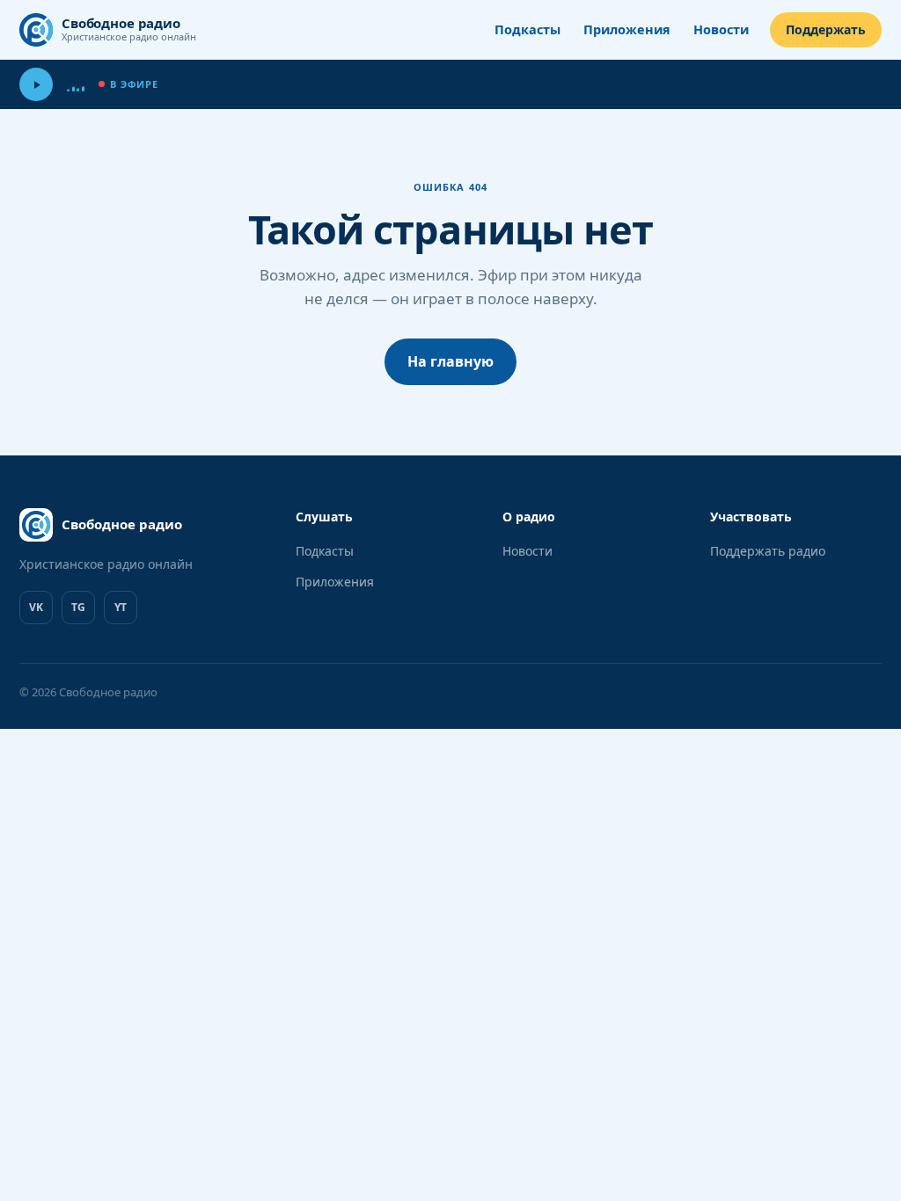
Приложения (626, 29)
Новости (721, 29)
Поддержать (826, 29)
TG (78, 607)
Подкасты (527, 29)
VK (36, 607)
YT (120, 607)
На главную (450, 361)
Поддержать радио (767, 550)
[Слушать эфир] (36, 84)
